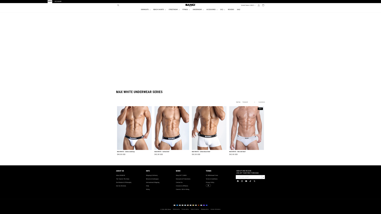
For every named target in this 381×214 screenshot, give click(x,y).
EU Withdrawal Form (212, 175)
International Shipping (152, 182)
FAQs (147, 186)
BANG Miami (168, 209)
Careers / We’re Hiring (182, 189)
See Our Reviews (121, 186)
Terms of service (195, 209)
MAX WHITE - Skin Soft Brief (237, 151)
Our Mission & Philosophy (123, 182)
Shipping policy (205, 209)
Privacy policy (185, 209)
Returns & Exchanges (152, 179)
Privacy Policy (210, 182)
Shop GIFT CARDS (181, 175)
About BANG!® (120, 175)
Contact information (215, 209)
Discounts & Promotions (183, 179)
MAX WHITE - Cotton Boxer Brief (201, 151)
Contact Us (179, 182)
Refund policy (176, 209)
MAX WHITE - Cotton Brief (161, 151)
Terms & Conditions (212, 179)
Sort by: (238, 102)
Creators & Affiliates (182, 186)
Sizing (148, 189)
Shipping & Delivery (152, 175)
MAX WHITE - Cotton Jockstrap (126, 151)
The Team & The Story (122, 179)
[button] (118, 5)
